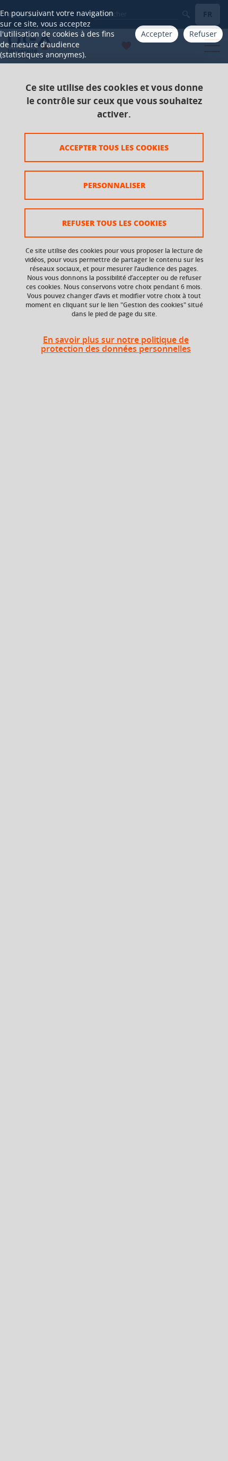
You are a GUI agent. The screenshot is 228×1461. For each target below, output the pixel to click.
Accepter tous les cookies (114, 147)
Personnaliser (114, 185)
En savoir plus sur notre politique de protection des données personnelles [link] (116, 344)
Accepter (156, 34)
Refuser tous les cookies (114, 222)
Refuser (203, 34)
